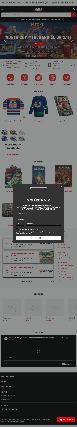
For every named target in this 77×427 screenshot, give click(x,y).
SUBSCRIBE (38, 238)
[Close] (61, 186)
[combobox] (20, 223)
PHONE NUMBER (20, 219)
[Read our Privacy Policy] (60, 232)
